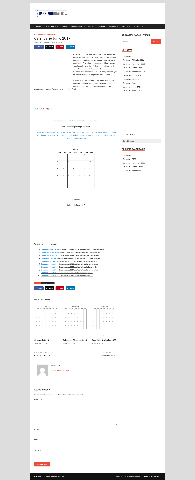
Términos (119, 477)
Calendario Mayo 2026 (132, 87)
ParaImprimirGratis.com (56, 477)
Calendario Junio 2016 (49, 264)
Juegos (125, 26)
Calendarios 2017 (50, 34)
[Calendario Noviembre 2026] (104, 321)
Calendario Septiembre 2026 (134, 71)
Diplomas (101, 26)
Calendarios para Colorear (76, 138)
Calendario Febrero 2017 (51, 249)
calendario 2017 (48, 283)
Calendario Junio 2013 (49, 275)
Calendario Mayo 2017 (50, 252)
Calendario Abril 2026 (131, 91)
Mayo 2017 (105, 132)
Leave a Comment (57, 42)
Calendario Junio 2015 (49, 270)
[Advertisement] (53, 70)
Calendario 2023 (129, 155)
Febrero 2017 (74, 132)
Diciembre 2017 (109, 135)
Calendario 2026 (41, 340)
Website (37, 450)
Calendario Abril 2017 (49, 261)
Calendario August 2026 (132, 75)
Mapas (64, 26)
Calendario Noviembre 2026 (104, 340)
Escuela (137, 26)
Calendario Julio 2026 (131, 79)
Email (37, 440)
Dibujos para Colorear (81, 26)
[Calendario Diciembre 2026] (76, 321)
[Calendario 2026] (47, 321)
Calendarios (50, 26)
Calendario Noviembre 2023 (134, 163)
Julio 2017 (45, 135)
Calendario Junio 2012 (49, 273)
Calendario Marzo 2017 (50, 255)
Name (37, 429)
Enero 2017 (63, 132)
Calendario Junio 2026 (131, 83)
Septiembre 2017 (68, 135)
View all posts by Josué (61, 370)
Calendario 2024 (129, 159)
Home (38, 26)
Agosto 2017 (55, 135)
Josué (48, 42)
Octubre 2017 (81, 135)
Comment (39, 399)
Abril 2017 (96, 132)
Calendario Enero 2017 (50, 258)
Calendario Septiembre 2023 (134, 170)
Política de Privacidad (132, 477)
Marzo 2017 (86, 132)
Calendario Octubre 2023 (133, 167)
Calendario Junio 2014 (49, 267)
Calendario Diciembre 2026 (75, 340)
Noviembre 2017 (94, 135)
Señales (112, 26)
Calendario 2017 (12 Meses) (47, 132)
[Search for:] (141, 41)
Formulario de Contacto (151, 477)
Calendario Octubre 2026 (133, 68)
